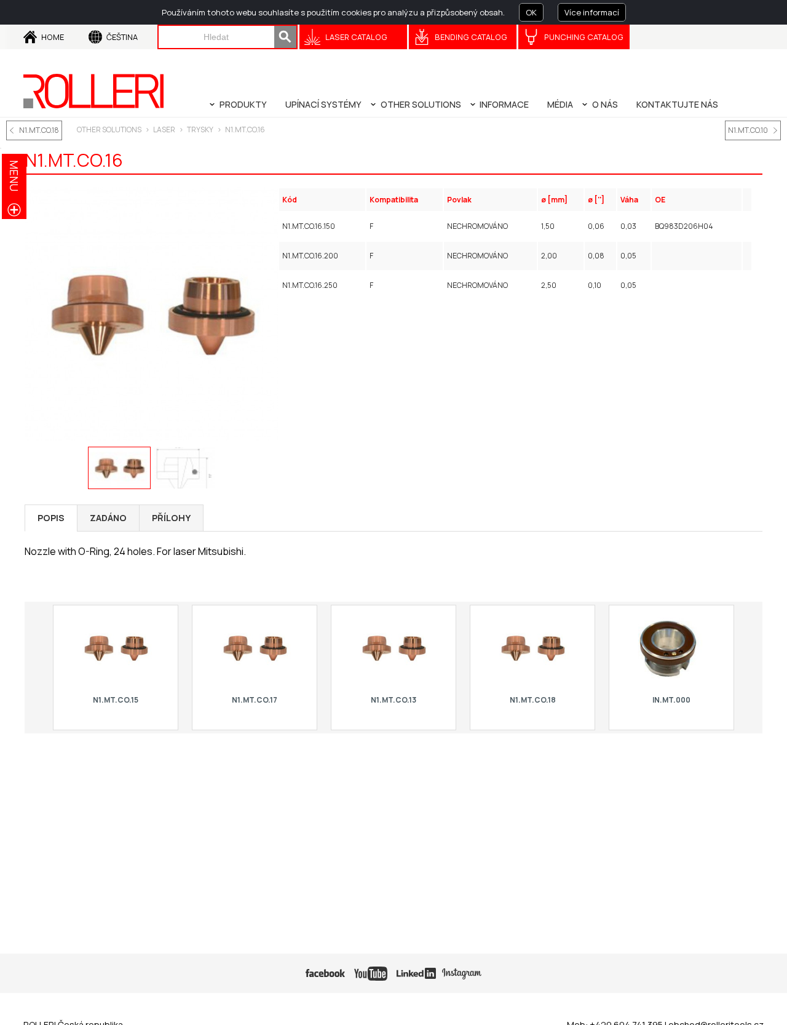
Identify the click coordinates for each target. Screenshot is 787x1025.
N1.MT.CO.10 (748, 130)
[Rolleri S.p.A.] (93, 91)
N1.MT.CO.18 (39, 130)
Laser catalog (356, 36)
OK (531, 12)
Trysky (200, 129)
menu (14, 175)
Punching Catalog (583, 36)
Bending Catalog (471, 36)
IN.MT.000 (671, 700)
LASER (164, 129)
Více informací (591, 12)
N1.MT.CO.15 (115, 700)
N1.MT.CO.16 (245, 129)
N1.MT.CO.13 (393, 700)
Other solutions (109, 129)
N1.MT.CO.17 (254, 700)
